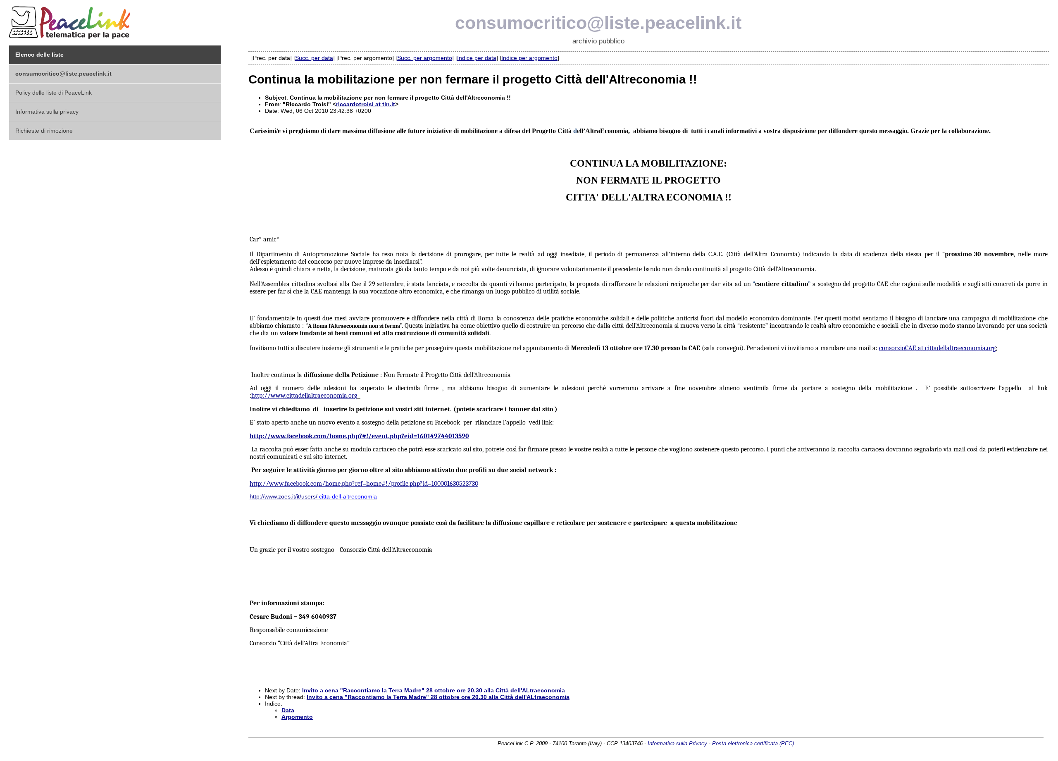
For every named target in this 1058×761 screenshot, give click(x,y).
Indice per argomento (529, 58)
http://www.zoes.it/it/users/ (283, 496)
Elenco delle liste (39, 54)
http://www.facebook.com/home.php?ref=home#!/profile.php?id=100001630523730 (364, 483)
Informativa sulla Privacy (677, 743)
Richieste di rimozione (44, 130)
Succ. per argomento (424, 58)
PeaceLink (71, 20)
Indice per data (476, 58)
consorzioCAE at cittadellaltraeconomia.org (937, 348)
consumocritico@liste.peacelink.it (598, 23)
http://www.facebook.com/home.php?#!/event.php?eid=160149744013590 (359, 436)
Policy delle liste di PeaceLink (53, 92)
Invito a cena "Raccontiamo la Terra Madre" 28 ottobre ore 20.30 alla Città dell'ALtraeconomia (433, 690)
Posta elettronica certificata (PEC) (753, 743)
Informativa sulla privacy (47, 111)
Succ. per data (314, 58)
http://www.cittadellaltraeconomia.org (304, 395)
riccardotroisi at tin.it (365, 104)
